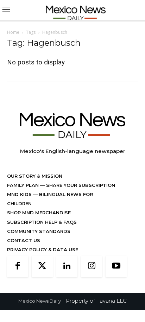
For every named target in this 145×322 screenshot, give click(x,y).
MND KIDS (20, 194)
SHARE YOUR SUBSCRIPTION (80, 185)
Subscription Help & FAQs (42, 222)
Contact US (23, 240)
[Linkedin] (66, 266)
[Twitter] (42, 266)
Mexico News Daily (39, 301)
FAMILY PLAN (23, 185)
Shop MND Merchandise (39, 212)
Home (13, 32)
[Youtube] (116, 266)
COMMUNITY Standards (38, 231)
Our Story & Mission (34, 176)
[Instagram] (91, 266)
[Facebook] (17, 266)
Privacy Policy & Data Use (42, 249)
